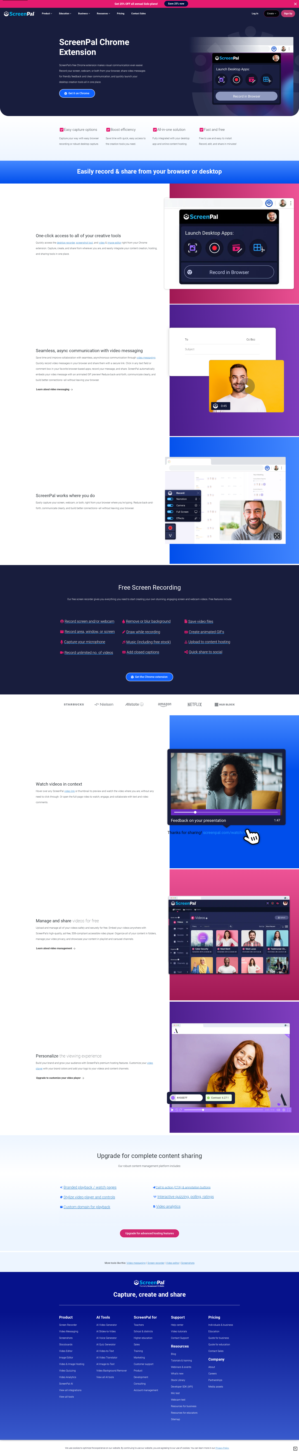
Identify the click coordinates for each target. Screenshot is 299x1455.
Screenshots (188, 1263)
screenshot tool (84, 242)
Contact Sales (138, 13)
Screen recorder (155, 1263)
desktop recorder (66, 242)
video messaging (146, 357)
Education (64, 13)
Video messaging (136, 1263)
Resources (103, 13)
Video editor (172, 1263)
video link (69, 791)
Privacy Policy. (222, 1448)
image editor (114, 242)
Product (46, 13)
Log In (255, 13)
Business (83, 13)
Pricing (120, 13)
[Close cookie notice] (295, 1448)
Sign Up (288, 13)
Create (271, 13)
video (102, 242)
